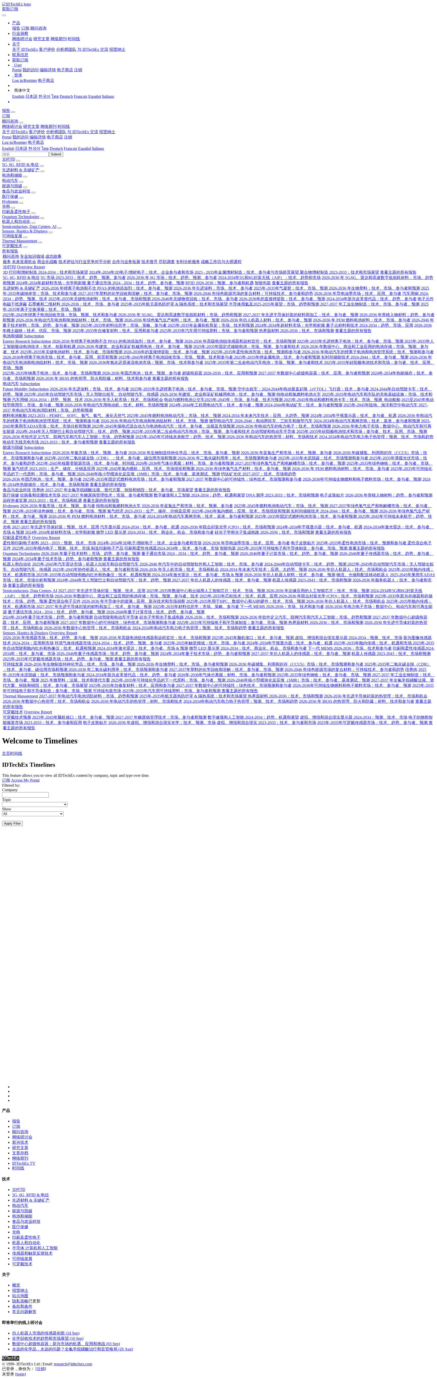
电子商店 (65, 70)
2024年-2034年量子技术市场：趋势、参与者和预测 (57, 559)
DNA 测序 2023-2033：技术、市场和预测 (282, 495)
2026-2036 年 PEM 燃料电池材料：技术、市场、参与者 (361, 320)
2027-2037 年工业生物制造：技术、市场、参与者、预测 (370, 304)
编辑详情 (48, 70)
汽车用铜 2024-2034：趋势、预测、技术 (47, 400)
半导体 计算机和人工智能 (35, 1248)
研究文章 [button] (31, 126)
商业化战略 (47, 262)
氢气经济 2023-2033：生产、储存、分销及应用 (53, 468)
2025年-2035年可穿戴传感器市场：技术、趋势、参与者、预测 (58, 659)
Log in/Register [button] (14, 142)
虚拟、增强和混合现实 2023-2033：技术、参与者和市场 (266, 722)
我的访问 (31, 70)
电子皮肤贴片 (332, 495)
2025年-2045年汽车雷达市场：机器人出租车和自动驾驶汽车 (86, 564)
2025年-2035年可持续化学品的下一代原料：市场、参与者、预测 (169, 680)
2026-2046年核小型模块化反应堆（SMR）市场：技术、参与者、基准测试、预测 (148, 474)
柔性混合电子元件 (64, 601)
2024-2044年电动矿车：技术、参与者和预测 (303, 405)
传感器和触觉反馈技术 (32, 1253)
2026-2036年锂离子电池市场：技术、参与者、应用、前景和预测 (60, 357)
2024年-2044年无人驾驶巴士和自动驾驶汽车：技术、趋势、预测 (73, 431)
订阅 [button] (6, 116)
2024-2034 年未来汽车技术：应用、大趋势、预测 (265, 415)
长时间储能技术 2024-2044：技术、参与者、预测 (364, 357)
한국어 (44, 96)
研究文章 (41, 39)
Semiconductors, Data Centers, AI (29, 226)
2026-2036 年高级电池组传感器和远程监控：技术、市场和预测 (240, 341)
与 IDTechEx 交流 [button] (82, 132)
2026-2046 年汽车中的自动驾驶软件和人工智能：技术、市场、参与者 (201, 564)
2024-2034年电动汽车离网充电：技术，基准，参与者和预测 (367, 421)
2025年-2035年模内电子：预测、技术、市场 (51, 548)
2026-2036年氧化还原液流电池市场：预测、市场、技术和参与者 (146, 362)
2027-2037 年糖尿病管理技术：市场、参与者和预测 (107, 495)
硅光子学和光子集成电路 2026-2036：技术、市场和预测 (264, 532)
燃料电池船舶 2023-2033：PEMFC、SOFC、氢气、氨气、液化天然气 (64, 415)
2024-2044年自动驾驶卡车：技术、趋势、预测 (305, 564)
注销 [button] (68, 137)
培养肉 (38, 490)
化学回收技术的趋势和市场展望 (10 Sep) (47, 1338)
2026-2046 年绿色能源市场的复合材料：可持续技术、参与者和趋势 (253, 293)
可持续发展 (12, 236)
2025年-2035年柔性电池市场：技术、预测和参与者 (256, 352)
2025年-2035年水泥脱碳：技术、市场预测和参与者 (323, 458)
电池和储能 (12, 175)
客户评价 (47, 49)
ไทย (55, 96)
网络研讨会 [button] (12, 126)
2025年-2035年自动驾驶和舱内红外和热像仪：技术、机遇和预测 (94, 575)
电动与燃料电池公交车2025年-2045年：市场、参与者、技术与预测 (224, 400)
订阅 (25, 28)
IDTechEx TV (23, 1163)
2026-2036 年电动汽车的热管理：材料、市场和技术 (272, 437)
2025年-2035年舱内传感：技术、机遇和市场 (373, 643)
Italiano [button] (98, 148)
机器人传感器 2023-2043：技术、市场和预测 (312, 580)
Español (94, 96)
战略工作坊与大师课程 (221, 262)
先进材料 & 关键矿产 (20, 170)
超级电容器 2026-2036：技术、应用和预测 (219, 373)
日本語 (31, 96)
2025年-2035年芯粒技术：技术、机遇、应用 (239, 596)
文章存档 (20, 1153)
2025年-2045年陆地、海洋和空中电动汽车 (381, 405)
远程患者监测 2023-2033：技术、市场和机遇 (42, 500)
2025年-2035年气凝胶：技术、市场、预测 (291, 288)
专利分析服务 (188, 262)
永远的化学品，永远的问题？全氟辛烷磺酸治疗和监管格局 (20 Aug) (72, 1349)
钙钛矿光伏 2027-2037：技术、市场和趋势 (258, 474)
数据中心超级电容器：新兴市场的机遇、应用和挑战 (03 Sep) (66, 1344)
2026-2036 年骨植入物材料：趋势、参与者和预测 (388, 495)
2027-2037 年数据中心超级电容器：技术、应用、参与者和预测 (314, 373)
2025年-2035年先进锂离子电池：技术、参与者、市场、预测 (350, 341)
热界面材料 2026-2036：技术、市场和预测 (296, 331)
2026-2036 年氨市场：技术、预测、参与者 (89, 453)
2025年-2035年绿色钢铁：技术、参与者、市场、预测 (59, 511)
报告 (16, 28)
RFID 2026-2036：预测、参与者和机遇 (219, 283)
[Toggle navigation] (4, 15)
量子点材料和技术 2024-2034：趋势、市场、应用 (369, 325)
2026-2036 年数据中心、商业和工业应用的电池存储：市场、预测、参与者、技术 (127, 596)
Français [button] (70, 148)
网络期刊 (59, 39)
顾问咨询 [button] (10, 121)
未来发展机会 (24, 262)
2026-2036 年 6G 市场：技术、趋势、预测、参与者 (172, 277)
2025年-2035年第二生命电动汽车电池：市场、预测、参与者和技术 (264, 362)
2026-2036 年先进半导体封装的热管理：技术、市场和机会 (375, 696)
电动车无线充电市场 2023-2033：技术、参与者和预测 (50, 442)
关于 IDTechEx (25, 49)
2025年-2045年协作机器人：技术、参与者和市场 (96, 569)
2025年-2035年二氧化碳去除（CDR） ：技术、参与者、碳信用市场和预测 (111, 458)
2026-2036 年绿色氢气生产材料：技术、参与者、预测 (172, 320)
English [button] (8, 148)
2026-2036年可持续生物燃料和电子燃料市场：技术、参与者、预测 (362, 479)
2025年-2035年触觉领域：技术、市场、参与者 (204, 643)
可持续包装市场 (107, 691)
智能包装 (263, 283)
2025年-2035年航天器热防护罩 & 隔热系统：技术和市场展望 (174, 304)
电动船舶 (391, 400)
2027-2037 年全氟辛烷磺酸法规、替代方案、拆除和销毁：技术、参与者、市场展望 (119, 490)
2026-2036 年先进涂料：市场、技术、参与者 (213, 288)
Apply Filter (12, 823)
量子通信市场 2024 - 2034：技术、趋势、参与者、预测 (135, 283)
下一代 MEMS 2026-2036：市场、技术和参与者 (282, 606)
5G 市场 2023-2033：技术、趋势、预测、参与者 (83, 277)
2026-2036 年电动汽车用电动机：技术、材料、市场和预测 (116, 405)
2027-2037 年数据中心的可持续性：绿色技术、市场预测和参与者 (244, 479)
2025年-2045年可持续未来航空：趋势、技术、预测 (181, 437)
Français (80, 96)
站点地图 (20, 1296)
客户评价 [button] (37, 132)
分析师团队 (66, 49)
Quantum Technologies (20, 217)
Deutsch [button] (56, 148)
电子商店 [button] (55, 137)
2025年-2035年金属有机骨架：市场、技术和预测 (211, 325)
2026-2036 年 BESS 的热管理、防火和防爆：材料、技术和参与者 (93, 378)
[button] (16, 23)
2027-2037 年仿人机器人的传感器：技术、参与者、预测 (221, 580)
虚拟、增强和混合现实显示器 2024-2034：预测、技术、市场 (348, 638)
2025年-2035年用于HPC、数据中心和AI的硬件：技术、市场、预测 (246, 601)
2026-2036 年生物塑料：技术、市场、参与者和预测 (374, 288)
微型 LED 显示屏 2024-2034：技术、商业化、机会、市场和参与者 (155, 532)
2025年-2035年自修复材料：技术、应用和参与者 (116, 331)
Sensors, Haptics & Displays (25, 231)
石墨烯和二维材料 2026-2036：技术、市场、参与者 (73, 304)
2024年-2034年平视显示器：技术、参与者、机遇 (353, 415)
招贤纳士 (117, 49)
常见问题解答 (24, 1312)
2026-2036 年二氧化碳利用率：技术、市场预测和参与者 (227, 458)
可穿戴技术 (12, 246)
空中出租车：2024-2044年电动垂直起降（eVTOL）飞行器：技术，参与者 (303, 389)
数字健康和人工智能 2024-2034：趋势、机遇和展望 (199, 495)
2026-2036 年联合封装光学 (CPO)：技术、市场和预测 (227, 527)
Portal (16, 70)
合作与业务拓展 (126, 262)
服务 (7, 262)
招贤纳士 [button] (107, 132)
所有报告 (10, 251)
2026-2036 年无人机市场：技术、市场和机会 (123, 400)
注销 (78, 70)
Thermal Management (19, 241)
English (18, 96)
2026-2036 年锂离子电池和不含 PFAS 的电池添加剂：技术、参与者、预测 (106, 288)
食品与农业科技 (16, 191)
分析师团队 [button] (56, 132)
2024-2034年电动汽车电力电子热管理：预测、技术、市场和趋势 (376, 437)
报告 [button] (6, 110)
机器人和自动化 (16, 221)
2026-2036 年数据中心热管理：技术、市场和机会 (87, 628)
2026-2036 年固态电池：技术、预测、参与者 (141, 373)
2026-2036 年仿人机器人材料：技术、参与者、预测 (266, 320)
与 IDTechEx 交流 (92, 49)
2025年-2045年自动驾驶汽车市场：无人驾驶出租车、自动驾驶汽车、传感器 (91, 394)
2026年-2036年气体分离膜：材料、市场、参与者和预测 (185, 463)
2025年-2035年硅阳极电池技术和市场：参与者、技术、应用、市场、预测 (361, 431)
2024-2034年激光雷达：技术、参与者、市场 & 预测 (197, 575)
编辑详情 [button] (38, 137)
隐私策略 (20, 1301)
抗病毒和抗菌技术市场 (40, 495)
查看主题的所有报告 (398, 272)
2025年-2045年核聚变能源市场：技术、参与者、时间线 (86, 463)
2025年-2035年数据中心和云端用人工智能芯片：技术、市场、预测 (206, 591)
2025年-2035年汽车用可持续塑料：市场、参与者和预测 (209, 331)
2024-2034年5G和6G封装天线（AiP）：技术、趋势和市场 (269, 277)
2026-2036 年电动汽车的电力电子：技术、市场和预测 (283, 426)
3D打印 (8, 159)
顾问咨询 (38, 28)
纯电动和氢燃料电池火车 (298, 394)
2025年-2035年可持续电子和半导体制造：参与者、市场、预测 (292, 548)
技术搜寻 (149, 262)
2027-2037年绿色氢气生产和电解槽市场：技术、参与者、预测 (290, 463)
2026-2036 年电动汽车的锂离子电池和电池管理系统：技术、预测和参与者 (368, 352)
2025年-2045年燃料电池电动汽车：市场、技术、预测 (174, 415)
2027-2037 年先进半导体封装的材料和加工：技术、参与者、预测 (300, 315)
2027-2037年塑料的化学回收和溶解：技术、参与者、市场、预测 (135, 293)
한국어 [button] (34, 148)
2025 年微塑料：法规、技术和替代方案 (75, 680)
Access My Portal (25, 780)
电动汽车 (10, 180)
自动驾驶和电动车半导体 (273, 431)
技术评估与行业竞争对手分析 (84, 262)
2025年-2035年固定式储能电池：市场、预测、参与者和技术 (246, 346)
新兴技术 (20, 1142)
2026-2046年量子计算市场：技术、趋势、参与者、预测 (289, 553)
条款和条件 (22, 1306)
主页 (6, 753)
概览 (16, 1285)
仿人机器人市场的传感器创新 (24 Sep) (45, 1333)
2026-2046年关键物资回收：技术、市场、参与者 (195, 299)
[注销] (40, 1369)
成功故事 (53, 256)
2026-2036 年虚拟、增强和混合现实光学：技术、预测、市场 (162, 722)
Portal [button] (6, 137)
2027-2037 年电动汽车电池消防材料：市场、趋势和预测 (88, 696)
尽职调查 (167, 262)
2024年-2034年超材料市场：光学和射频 (51, 283)
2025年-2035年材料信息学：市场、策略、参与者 (124, 325)
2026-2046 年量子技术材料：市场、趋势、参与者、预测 (90, 553)
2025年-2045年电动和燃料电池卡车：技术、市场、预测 (333, 400)
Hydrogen (10, 201)
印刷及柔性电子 (16, 211)
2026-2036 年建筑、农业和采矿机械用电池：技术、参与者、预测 (134, 346)
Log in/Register (24, 80)
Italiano (108, 96)
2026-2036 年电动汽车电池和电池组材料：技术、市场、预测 (69, 320)
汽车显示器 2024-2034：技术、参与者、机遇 (139, 527)
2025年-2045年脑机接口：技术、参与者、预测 (253, 638)
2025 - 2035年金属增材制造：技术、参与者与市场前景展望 (247, 272)
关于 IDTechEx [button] (15, 132)
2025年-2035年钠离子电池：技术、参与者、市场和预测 (52, 373)
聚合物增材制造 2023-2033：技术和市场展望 (339, 272)
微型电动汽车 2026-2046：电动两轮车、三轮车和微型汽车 (261, 421)
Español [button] (84, 148)
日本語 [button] (21, 148)
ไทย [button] (45, 148)
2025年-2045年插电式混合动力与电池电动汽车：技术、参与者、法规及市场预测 (164, 426)
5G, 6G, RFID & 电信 (20, 164)
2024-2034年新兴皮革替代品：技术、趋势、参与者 (371, 299)
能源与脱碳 (12, 186)
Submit (56, 154)
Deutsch (66, 96)
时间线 (74, 39)
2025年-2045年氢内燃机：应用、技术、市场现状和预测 (145, 468)
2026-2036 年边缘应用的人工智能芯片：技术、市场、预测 (317, 591)
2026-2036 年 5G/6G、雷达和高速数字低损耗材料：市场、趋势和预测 (180, 315)
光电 (6, 206)
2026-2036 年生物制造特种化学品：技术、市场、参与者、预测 (184, 453)
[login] (20, 1374)
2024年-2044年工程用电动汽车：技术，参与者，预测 (216, 405)
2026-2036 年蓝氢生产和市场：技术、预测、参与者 (286, 453)
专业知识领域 (32, 256)
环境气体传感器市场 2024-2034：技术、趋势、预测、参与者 (108, 643)
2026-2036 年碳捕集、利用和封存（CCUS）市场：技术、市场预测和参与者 (296, 664)
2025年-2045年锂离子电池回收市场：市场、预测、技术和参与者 (60, 315)
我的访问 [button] (20, 137)
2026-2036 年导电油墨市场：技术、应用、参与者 (357, 293)
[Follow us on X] (223, 962)
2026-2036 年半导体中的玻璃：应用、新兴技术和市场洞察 (133, 601)
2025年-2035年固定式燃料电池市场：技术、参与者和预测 (134, 479)
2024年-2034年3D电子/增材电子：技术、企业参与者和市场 (141, 272)
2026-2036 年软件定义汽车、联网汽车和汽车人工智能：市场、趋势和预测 (68, 437)
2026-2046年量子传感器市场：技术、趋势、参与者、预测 (107, 653)
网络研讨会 (22, 39)
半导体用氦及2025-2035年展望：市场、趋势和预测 (274, 304)
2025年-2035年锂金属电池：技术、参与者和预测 (277, 357)
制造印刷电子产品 (107, 548)
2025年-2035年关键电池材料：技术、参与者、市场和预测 (100, 299)
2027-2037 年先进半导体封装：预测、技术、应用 (55, 527)
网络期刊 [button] (48, 126)
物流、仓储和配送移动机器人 (362, 575)
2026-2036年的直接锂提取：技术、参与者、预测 (282, 299)
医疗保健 (10, 196)
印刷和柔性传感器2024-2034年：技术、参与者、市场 (171, 548)
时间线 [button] (64, 126)
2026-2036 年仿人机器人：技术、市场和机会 (347, 569)
